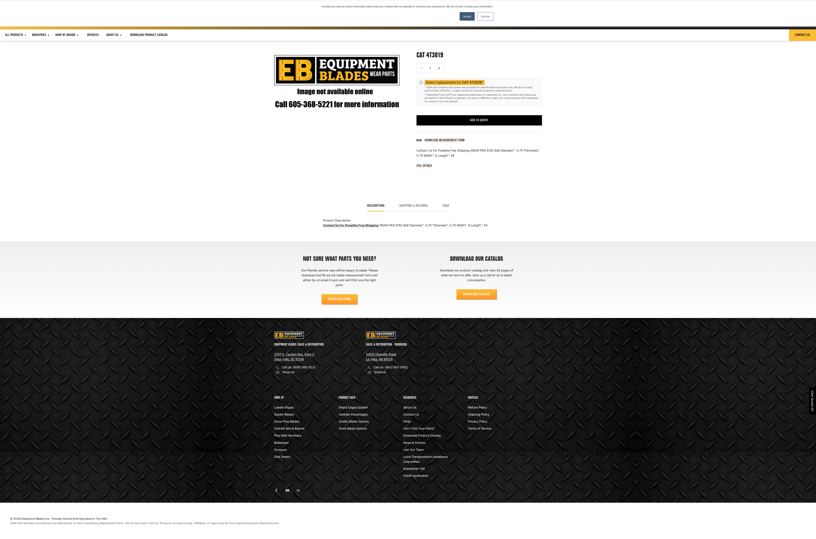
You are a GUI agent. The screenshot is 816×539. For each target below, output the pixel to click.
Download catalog (476, 294)
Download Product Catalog (149, 35)
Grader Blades (284, 414)
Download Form (339, 299)
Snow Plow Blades (286, 421)
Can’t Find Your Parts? (418, 428)
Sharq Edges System (353, 407)
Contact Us (802, 35)
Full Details (424, 166)
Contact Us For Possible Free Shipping (350, 225)
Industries (39, 35)
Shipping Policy (478, 414)
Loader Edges (283, 407)
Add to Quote (479, 120)
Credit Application (415, 475)
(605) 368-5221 (304, 367)
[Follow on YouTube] (287, 490)
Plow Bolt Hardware (287, 435)
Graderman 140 (414, 468)
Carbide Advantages (353, 414)
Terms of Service (479, 428)
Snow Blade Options (353, 428)
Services (93, 35)
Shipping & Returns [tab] (413, 205)
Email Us (288, 372)
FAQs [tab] (446, 205)
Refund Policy (477, 407)
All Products (14, 35)
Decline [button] (485, 16)
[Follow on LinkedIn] (298, 490)
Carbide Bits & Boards (289, 428)
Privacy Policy (477, 421)
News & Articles (414, 442)
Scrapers (280, 449)
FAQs (407, 421)
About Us (112, 35)
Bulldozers (281, 442)
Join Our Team (413, 449)
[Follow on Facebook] (276, 490)
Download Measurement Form (445, 140)
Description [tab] (375, 205)
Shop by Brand (65, 35)
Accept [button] (467, 16)
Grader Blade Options (354, 421)
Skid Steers (282, 456)
